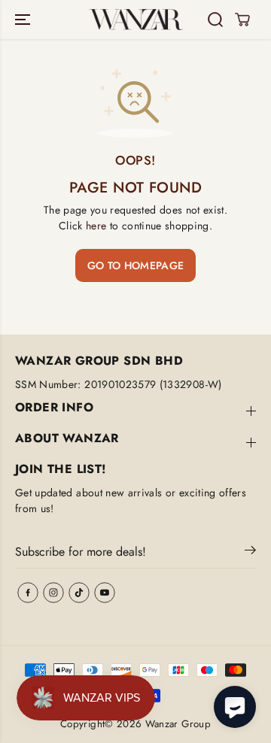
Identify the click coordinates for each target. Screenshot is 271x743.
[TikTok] (79, 592)
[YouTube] (104, 592)
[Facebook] (28, 592)
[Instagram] (53, 592)
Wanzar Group (178, 724)
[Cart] (242, 19)
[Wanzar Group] (136, 20)
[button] (24, 19)
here (96, 225)
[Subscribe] (250, 552)
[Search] (215, 19)
